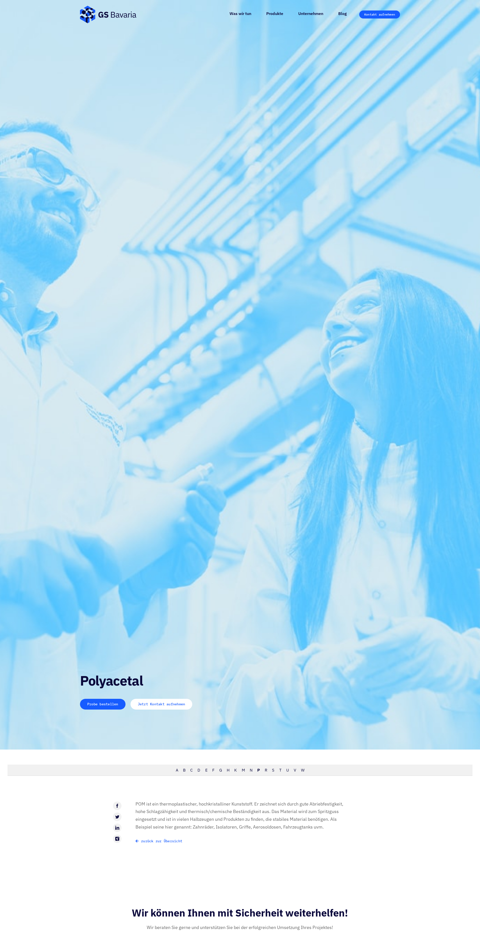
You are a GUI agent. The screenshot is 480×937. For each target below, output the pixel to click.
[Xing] (117, 838)
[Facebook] (117, 805)
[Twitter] (117, 816)
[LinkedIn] (117, 827)
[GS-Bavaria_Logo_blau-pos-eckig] (108, 8)
